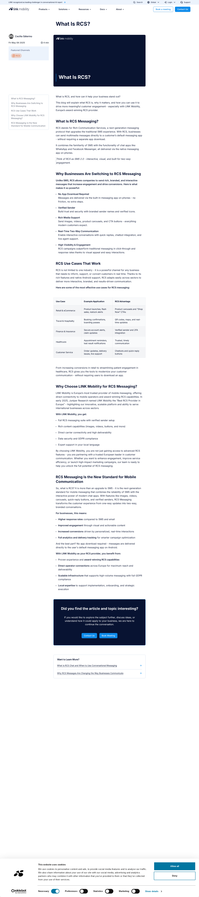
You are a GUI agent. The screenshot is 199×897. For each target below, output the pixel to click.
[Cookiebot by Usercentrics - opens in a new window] (19, 891)
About (119, 9)
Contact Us (182, 9)
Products (43, 9)
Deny (174, 876)
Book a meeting (163, 9)
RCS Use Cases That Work (23, 110)
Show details (151, 891)
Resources (84, 9)
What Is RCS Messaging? (23, 98)
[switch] (84, 891)
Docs (102, 9)
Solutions (63, 9)
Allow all (174, 866)
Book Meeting (108, 635)
